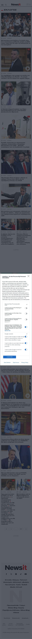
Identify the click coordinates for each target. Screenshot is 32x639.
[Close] (28, 276)
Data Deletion (7, 362)
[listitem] (16, 304)
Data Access (16, 362)
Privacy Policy (24, 362)
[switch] (26, 308)
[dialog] (16, 319)
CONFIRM (10, 357)
